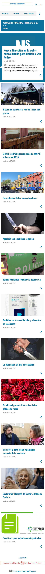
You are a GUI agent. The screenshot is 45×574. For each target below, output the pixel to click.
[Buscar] (36, 4)
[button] (40, 75)
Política (16, 14)
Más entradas (23, 558)
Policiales (5, 14)
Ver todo (5, 29)
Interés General (29, 14)
